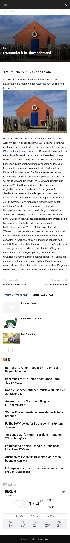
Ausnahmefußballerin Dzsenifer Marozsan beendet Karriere (33, 458)
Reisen (12, 11)
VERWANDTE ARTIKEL (17, 295)
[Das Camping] (11, 338)
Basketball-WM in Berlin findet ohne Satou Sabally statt (33, 380)
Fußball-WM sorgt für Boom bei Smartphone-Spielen (35, 425)
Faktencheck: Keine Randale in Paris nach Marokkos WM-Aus (32, 447)
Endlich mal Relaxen (15, 284)
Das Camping (28, 334)
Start (4, 11)
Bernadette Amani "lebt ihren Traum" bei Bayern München (31, 369)
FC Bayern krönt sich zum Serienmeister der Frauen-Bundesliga (34, 469)
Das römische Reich (55, 284)
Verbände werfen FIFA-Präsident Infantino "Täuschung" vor (33, 436)
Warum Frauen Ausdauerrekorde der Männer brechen (34, 414)
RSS (8, 359)
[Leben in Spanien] (11, 307)
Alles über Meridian (31, 318)
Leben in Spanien (30, 303)
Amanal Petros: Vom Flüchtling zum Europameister (28, 403)
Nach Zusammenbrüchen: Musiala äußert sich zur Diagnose (35, 391)
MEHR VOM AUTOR (43, 295)
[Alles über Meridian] (11, 322)
